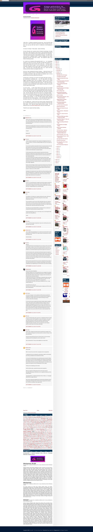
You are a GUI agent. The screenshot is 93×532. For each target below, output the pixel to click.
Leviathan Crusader (48, 434)
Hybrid (52, 530)
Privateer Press (43, 437)
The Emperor (40, 444)
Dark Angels (30, 424)
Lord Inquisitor (25, 435)
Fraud (34, 429)
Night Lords (39, 436)
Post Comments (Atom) (32, 412)
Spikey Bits (57, 173)
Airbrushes (48, 417)
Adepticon (30, 417)
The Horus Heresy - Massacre (62, 130)
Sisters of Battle (26, 440)
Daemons (24, 424)
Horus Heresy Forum (36, 105)
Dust (43, 426)
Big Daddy (50, 420)
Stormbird (29, 442)
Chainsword (29, 422)
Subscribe (67, 14)
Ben (26, 139)
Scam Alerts (37, 439)
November (58, 70)
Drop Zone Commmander (37, 426)
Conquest (28, 423)
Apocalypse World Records (31, 419)
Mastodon (35, 435)
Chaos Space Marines (40, 422)
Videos (43, 446)
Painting (24, 437)
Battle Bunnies (58, 36)
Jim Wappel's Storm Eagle (61, 76)
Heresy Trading (37, 430)
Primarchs (38, 437)
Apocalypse (43, 418)
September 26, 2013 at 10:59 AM (33, 217)
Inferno (45, 432)
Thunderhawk (36, 445)
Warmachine (25, 448)
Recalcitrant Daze (65, 227)
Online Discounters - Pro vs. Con (62, 134)
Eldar (50, 426)
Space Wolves (43, 441)
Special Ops (49, 441)
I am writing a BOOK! (59, 225)
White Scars (42, 448)
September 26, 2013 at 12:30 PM (33, 289)
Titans (40, 445)
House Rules (49, 431)
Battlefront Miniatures (39, 420)
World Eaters (26, 449)
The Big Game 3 (46, 443)
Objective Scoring (45, 436)
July (57, 148)
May (57, 151)
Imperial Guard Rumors (61, 106)
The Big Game (31, 443)
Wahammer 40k (48, 446)
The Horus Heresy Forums (60, 32)
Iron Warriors (35, 433)
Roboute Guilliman (48, 438)
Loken (26, 192)
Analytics (33, 418)
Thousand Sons (29, 445)
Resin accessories (35, 438)
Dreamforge (30, 426)
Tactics (38, 442)
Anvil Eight (37, 418)
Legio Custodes (32, 434)
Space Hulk (29, 441)
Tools (50, 445)
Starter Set (25, 442)
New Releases (33, 436)
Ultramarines (30, 446)
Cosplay (42, 423)
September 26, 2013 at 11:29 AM (33, 265)
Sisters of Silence (33, 440)
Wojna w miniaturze (65, 195)
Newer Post (25, 410)
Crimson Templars (48, 423)
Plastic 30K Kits (29, 437)
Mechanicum (40, 435)
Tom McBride (45, 445)
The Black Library (32, 444)
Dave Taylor (40, 424)
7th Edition (44, 416)
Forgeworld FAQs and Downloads (61, 35)
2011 (56, 161)
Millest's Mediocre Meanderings (65, 205)
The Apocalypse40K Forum (60, 33)
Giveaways (26, 430)
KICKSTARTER (40, 433)
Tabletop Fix (65, 173)
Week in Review (30, 448)
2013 (56, 67)
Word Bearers (50, 448)
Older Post (50, 410)
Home (38, 410)
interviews (24, 433)
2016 (56, 62)
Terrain (26, 443)
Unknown (27, 230)
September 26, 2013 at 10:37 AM (33, 135)
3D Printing (25, 416)
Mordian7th (27, 117)
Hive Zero (65, 246)
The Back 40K (65, 256)
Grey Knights (31, 430)
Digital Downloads (48, 425)
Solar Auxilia (46, 440)
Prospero (47, 437)
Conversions (37, 423)
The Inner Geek (45, 444)
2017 (56, 61)
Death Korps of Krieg (34, 425)
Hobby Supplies (49, 430)
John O (26, 293)
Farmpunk (27, 269)
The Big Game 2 (39, 443)
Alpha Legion (28, 418)
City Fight (47, 422)
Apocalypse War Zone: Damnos (62, 138)
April (57, 152)
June (57, 149)
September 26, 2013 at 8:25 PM (33, 326)
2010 (56, 162)
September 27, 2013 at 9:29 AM (33, 384)
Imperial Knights (40, 432)
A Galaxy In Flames (65, 238)
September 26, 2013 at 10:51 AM (33, 177)
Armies (38, 419)
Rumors (25, 439)
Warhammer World (33, 447)
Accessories (25, 417)
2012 (56, 159)
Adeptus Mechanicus (37, 417)
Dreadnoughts (25, 426)
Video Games (37, 446)
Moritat (24, 436)
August (58, 146)
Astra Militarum (44, 419)
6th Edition (39, 416)
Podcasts (34, 437)
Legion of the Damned (40, 434)
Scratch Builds (42, 439)
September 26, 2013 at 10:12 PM (33, 344)
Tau (51, 442)
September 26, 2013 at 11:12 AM (33, 239)
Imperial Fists (25, 432)
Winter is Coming (60, 95)
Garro (51, 429)
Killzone (46, 433)
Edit (25, 14)
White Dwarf (36, 448)
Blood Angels (43, 421)
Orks (50, 436)
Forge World (26, 429)
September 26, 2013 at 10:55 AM (33, 188)
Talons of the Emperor (46, 442)
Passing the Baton (27, 16)
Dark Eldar (35, 424)
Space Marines (35, 441)
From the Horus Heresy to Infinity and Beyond (57, 208)
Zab (26, 180)
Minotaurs (44, 435)
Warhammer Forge (26, 447)
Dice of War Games (42, 425)
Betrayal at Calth (45, 420)
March (58, 154)
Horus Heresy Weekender (40, 431)
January (58, 157)
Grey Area (57, 247)
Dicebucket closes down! (61, 140)
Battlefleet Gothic (27, 420)
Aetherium (44, 417)
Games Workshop (40, 429)
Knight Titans (50, 433)
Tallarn (41, 442)
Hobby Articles (42, 430)
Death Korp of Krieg (26, 425)
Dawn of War (45, 424)
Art (40, 419)
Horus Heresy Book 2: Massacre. (62, 144)
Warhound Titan (44, 447)
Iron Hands (29, 433)
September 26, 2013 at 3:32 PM (33, 312)
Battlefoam (32, 420)
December (58, 68)
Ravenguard (28, 438)
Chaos (33, 422)
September (58, 73)
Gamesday (48, 429)
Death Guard (49, 424)
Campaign (24, 422)
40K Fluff (29, 416)
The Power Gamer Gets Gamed (62, 104)
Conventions (32, 423)
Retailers (43, 438)
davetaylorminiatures (57, 222)
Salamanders (31, 439)
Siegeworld (49, 439)
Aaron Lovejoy (49, 416)
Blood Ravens (49, 421)
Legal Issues (26, 434)
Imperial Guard (32, 432)
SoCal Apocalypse (40, 440)
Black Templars (26, 421)
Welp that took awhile (67, 271)
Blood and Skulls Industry (35, 421)
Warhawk (39, 447)
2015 (56, 64)
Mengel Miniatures (65, 216)
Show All (68, 275)
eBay (46, 426)
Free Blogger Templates (63, 530)
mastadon (31, 435)
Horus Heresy (27, 431)
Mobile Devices (49, 435)
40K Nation (34, 416)
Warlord (49, 447)
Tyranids (24, 446)
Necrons (27, 436)
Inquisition (49, 432)
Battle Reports (49, 419)
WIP (46, 448)
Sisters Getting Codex (60, 90)
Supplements (34, 442)
